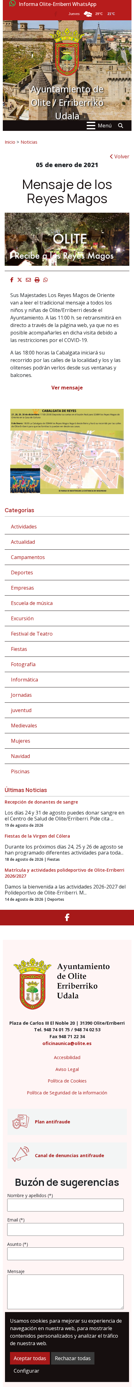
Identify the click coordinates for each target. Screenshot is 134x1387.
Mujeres (20, 740)
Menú (105, 125)
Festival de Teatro (32, 633)
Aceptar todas (30, 1358)
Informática (24, 679)
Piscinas (20, 771)
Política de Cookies (67, 1081)
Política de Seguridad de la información (67, 1093)
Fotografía (23, 664)
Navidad (20, 756)
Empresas (22, 587)
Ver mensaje (67, 387)
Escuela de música (32, 603)
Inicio (10, 142)
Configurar (26, 1370)
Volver (121, 156)
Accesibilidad (67, 1057)
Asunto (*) (17, 1244)
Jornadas (21, 694)
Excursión (22, 618)
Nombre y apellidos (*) (30, 1195)
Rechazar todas (73, 1358)
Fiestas (19, 649)
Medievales (24, 725)
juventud (21, 710)
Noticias (29, 142)
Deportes (22, 572)
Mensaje (16, 1271)
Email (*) (16, 1220)
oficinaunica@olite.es (67, 1043)
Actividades (24, 526)
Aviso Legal (67, 1069)
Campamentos (28, 557)
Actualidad (23, 541)
